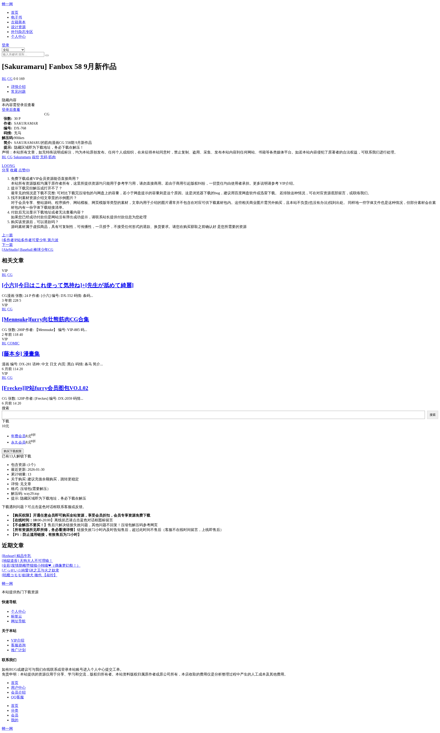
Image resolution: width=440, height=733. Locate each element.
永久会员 (18, 442)
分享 (5, 170)
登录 (5, 45)
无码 (43, 157)
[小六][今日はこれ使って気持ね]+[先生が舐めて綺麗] (68, 285)
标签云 (16, 616)
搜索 (5, 408)
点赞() (24, 170)
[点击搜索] (47, 55)
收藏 (13, 170)
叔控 (35, 157)
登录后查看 (11, 110)
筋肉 (52, 157)
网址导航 (18, 621)
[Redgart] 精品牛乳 (16, 556)
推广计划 (18, 650)
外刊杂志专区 (22, 32)
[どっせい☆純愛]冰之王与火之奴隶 (30, 570)
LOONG (8, 166)
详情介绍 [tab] (18, 87)
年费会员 (18, 436)
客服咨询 (18, 645)
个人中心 (18, 36)
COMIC (13, 343)
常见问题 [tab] (18, 91)
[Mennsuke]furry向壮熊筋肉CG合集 (45, 319)
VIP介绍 (17, 640)
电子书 (16, 17)
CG (10, 79)
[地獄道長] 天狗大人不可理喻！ (27, 561)
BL (4, 79)
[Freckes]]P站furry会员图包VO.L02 (45, 388)
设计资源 (18, 27)
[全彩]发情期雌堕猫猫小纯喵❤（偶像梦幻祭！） (41, 565)
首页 (14, 12)
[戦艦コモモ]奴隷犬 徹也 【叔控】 (29, 575)
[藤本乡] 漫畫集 (21, 354)
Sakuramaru (22, 157)
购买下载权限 (13, 451)
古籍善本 (18, 22)
